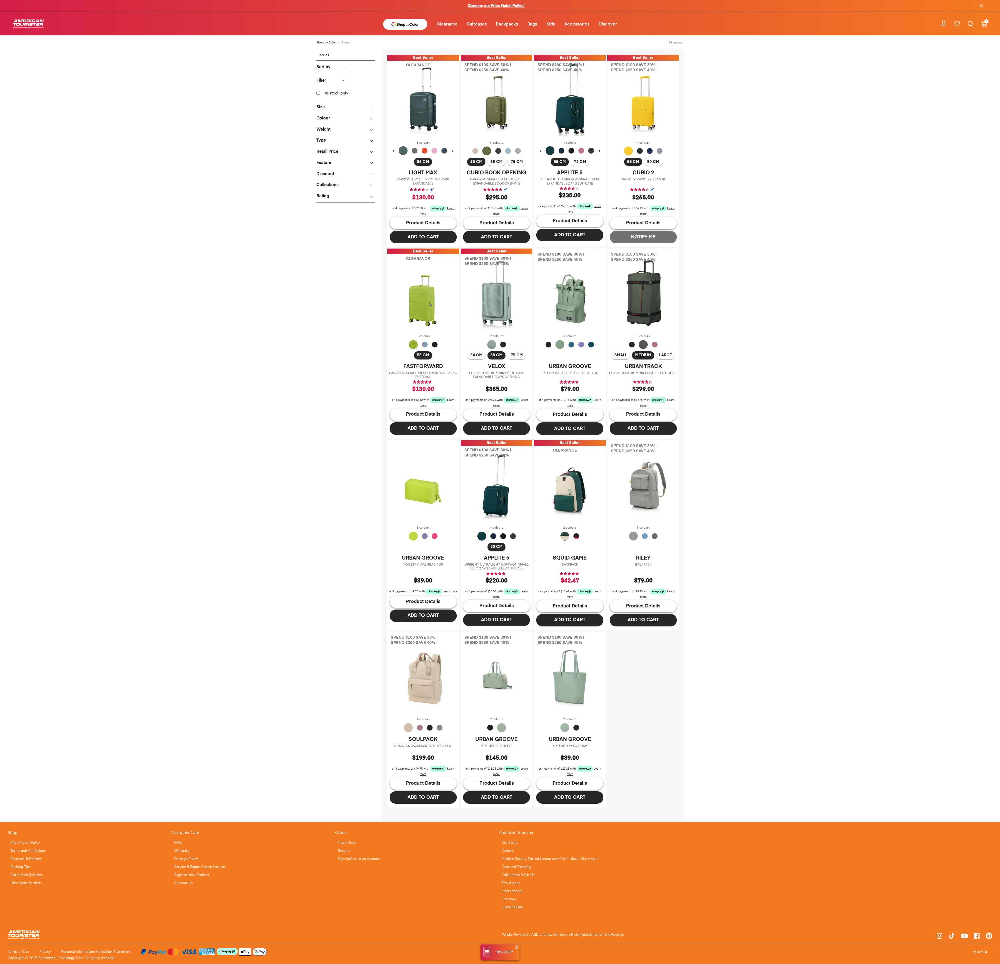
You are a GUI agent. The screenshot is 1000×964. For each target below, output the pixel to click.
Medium (643, 355)
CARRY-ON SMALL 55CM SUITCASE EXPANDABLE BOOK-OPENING (496, 181)
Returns (344, 850)
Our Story (509, 842)
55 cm (423, 162)
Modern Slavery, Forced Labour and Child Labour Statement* (551, 859)
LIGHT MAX (423, 172)
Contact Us (183, 883)
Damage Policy (186, 859)
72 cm (580, 162)
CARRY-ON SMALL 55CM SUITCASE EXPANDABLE (423, 181)
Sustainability (512, 907)
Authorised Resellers (26, 875)
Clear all (322, 55)
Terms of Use (18, 951)
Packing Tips (20, 867)
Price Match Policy (25, 842)
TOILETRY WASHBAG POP (423, 564)
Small (620, 355)
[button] (447, 23)
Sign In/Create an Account (359, 859)
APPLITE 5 (570, 172)
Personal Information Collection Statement (96, 951)
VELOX (496, 366)
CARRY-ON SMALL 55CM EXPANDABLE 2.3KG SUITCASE (423, 375)
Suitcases (477, 24)
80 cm (653, 162)
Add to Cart (423, 237)
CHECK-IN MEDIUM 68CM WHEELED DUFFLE (643, 373)
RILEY (643, 558)
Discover (608, 24)
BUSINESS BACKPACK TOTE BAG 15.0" (423, 746)
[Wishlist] (956, 24)
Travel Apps (511, 883)
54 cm (476, 355)
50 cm (496, 547)
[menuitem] (447, 23)
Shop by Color (326, 42)
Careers (508, 850)
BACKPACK (570, 564)
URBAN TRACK (643, 366)
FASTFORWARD (423, 366)
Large (665, 355)
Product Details (423, 223)
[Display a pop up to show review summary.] (433, 189)
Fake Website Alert (25, 883)
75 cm (517, 162)
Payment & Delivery (26, 859)
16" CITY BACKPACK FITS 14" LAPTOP (570, 373)
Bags (532, 24)
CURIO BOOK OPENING (496, 172)
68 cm (496, 162)
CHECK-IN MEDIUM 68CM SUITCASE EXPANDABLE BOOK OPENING (496, 375)
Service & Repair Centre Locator (200, 867)
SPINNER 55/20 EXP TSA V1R (643, 179)
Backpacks (507, 24)
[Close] (516, 947)
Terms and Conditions (28, 850)
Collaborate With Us (518, 875)
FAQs (178, 842)
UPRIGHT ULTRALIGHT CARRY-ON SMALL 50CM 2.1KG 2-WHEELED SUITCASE (496, 566)
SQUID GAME (570, 558)
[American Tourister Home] (28, 24)
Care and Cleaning (516, 867)
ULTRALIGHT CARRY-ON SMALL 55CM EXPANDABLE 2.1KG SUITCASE (570, 181)
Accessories (576, 24)
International (512, 891)
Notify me (643, 237)
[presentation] (393, 151)
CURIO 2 (643, 172)
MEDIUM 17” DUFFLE (496, 746)
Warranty (181, 850)
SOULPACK (423, 739)
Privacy (45, 951)
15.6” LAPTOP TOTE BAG (570, 746)
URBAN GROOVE (570, 366)
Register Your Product (192, 875)
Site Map (509, 899)
